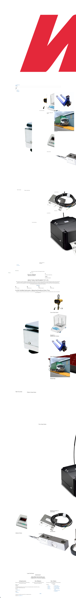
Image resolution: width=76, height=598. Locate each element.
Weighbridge (56, 591)
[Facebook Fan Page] (15, 85)
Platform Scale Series (57, 586)
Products (18, 91)
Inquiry (18, 264)
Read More (38, 285)
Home (48, 585)
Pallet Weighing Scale (57, 590)
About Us (18, 90)
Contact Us (18, 265)
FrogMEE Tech (20, 595)
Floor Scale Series (56, 587)
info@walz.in (17, 592)
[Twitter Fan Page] (16, 85)
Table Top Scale (56, 585)
